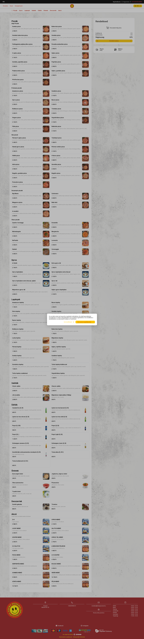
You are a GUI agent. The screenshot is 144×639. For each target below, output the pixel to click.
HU (4, 1)
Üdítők (40, 10)
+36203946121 (72, 606)
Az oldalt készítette (68, 634)
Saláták (34, 10)
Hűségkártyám (19, 6)
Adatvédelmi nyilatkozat (65, 637)
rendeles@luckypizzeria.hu (99, 606)
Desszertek (53, 10)
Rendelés (5, 6)
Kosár (11, 6)
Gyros (20, 10)
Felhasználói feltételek (79, 637)
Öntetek (46, 10)
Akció (60, 10)
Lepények (27, 10)
